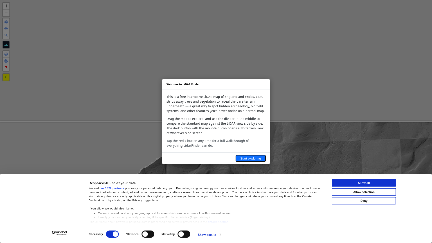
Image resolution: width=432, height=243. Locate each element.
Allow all (364, 183)
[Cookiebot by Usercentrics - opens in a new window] (59, 233)
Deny (363, 200)
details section (218, 222)
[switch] (148, 234)
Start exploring (250, 158)
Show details (207, 234)
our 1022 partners (112, 188)
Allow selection (364, 192)
